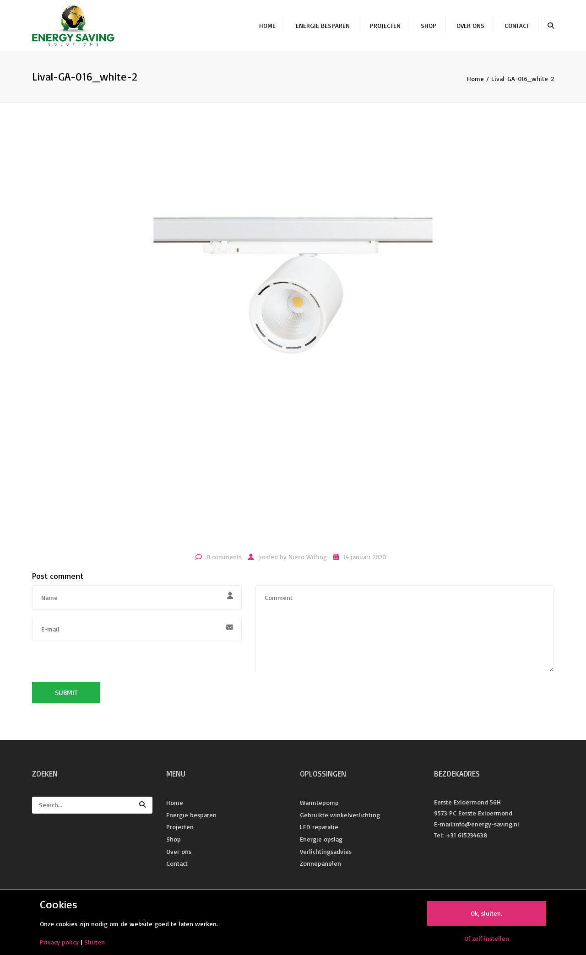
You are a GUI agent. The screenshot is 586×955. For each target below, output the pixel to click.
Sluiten (94, 942)
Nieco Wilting (307, 557)
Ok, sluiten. (486, 913)
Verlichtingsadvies (326, 851)
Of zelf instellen (486, 938)
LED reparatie (319, 827)
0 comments (224, 557)
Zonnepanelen (320, 863)
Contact (517, 25)
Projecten (385, 25)
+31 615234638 (466, 835)
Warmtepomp (319, 802)
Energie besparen (323, 25)
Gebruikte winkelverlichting (340, 815)
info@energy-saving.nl (486, 824)
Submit (66, 692)
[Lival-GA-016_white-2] (293, 340)
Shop (428, 25)
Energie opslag (321, 839)
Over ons (470, 25)
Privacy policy (59, 942)
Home (267, 25)
